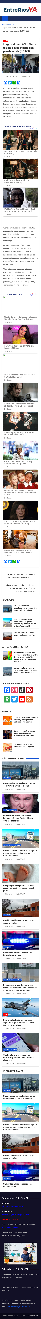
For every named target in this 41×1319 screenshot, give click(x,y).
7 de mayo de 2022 (11, 76)
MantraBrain (33, 1316)
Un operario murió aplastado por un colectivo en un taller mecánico (25, 608)
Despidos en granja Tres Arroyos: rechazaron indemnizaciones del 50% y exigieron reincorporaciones (20, 987)
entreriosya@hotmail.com (19, 1306)
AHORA (6, 41)
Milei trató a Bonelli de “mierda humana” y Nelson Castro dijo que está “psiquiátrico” (18, 818)
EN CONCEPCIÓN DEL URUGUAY (13, 979)
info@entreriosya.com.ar (13, 1206)
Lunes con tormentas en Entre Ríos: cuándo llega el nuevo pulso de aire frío (25, 670)
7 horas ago (9, 894)
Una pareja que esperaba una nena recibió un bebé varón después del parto (18, 888)
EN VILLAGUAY (8, 845)
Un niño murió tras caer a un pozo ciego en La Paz (24, 634)
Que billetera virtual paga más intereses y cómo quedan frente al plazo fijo (18, 1057)
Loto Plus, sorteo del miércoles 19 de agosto (24, 745)
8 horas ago (9, 926)
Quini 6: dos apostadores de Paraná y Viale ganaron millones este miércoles (26, 719)
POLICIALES (7, 778)
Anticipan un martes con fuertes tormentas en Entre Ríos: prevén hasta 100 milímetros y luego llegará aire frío (26, 657)
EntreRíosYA (26, 76)
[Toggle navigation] (10, 18)
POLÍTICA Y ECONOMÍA (10, 810)
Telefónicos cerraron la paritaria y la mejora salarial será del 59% (20, 576)
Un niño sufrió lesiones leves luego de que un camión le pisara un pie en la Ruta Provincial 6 (25, 622)
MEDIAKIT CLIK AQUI (11, 1219)
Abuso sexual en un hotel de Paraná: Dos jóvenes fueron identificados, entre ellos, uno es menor (21, 588)
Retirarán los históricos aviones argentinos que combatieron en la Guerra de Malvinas (18, 1022)
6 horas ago (9, 789)
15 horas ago (9, 959)
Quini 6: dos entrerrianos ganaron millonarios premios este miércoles (24, 733)
